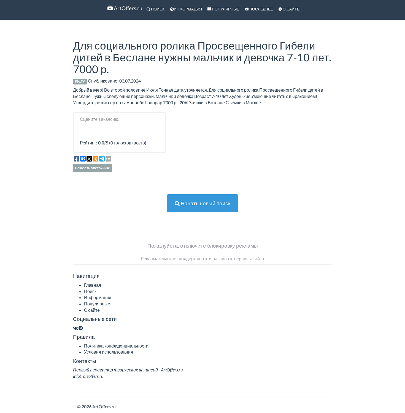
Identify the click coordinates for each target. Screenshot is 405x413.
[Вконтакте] (75, 327)
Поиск (157, 9)
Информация (188, 9)
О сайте (290, 9)
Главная (92, 285)
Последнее (261, 9)
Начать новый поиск (205, 203)
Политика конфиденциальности (116, 345)
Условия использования (108, 351)
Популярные (225, 9)
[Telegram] (81, 327)
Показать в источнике (92, 168)
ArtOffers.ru (127, 8)
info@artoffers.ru (88, 376)
